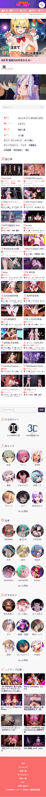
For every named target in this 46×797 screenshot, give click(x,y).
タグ (23, 782)
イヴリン (6, 181)
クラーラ (6, 298)
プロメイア (30, 228)
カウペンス (7, 392)
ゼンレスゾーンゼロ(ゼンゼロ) (30, 118)
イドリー (29, 251)
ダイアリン (30, 322)
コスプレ (6, 395)
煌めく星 (21, 130)
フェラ (23, 145)
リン (34, 205)
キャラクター (23, 775)
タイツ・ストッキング (13, 140)
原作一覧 (23, 778)
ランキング (23, 767)
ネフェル (15, 251)
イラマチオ (35, 230)
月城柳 (13, 183)
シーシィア (30, 181)
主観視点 (32, 145)
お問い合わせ (23, 786)
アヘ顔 (21, 135)
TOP (23, 764)
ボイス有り (15, 207)
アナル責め (7, 348)
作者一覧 (23, 771)
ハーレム (37, 348)
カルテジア (7, 345)
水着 (13, 230)
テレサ (5, 322)
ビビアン (21, 124)
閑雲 (5, 369)
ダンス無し (28, 140)
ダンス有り (7, 230)
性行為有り (18, 150)
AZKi (28, 345)
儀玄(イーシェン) (32, 275)
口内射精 (7, 150)
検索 (41, 410)
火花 (27, 298)
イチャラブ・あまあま (33, 207)
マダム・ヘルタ (31, 369)
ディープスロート (11, 145)
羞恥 (17, 230)
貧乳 (39, 395)
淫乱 (27, 150)
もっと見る (23, 511)
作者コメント (8, 107)
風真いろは (34, 345)
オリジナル (30, 392)
